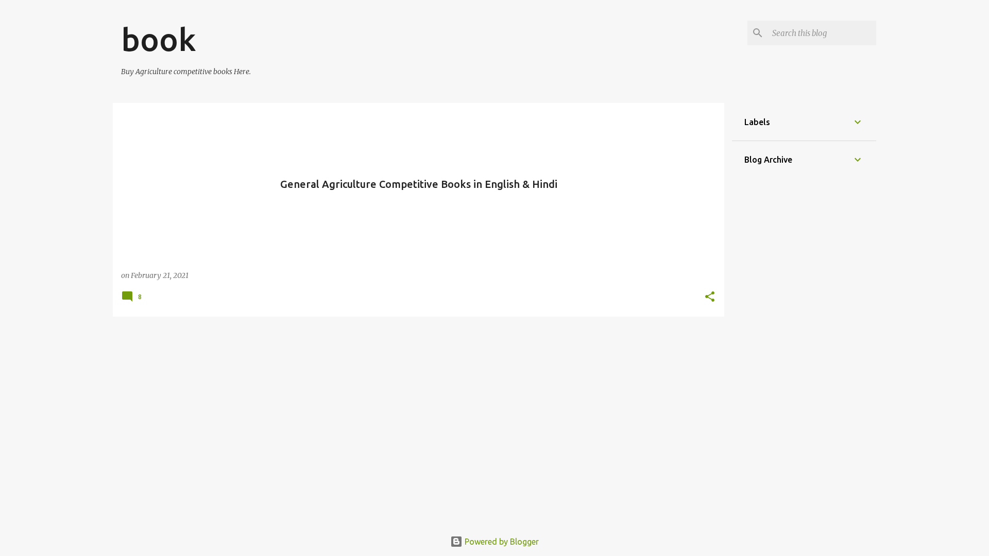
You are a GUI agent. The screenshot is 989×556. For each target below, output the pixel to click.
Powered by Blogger (501, 541)
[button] (710, 297)
